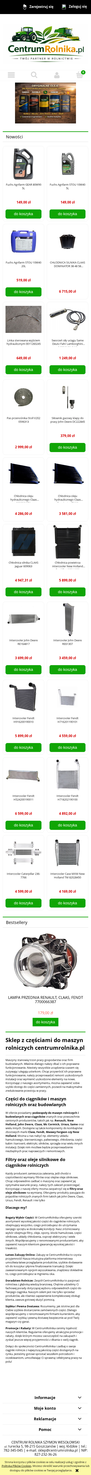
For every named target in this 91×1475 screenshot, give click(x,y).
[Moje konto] (57, 75)
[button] (11, 75)
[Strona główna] (45, 42)
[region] (45, 103)
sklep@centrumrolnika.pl (58, 1450)
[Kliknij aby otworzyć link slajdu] (45, 103)
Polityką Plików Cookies (16, 1466)
